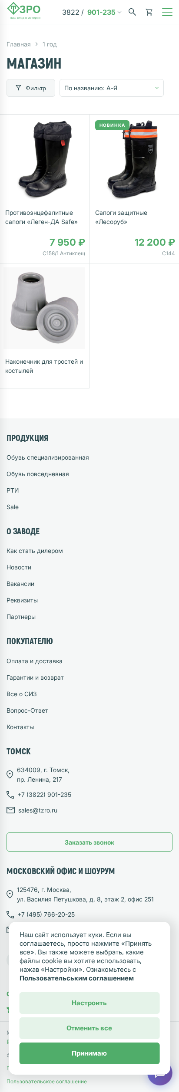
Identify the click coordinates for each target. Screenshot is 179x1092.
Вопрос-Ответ (27, 710)
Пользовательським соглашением (77, 978)
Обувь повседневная (38, 473)
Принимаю (89, 1053)
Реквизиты (22, 600)
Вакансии (20, 583)
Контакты (20, 726)
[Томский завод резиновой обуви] (24, 12)
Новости (19, 567)
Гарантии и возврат (35, 677)
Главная (19, 44)
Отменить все (89, 1028)
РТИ (13, 490)
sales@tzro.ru (37, 810)
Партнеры (21, 616)
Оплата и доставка (35, 660)
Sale (13, 506)
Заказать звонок (89, 842)
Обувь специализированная (48, 457)
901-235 (89, 12)
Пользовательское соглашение (47, 1081)
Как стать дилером (35, 550)
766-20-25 (46, 914)
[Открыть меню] (167, 12)
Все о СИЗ (22, 693)
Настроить (89, 1003)
